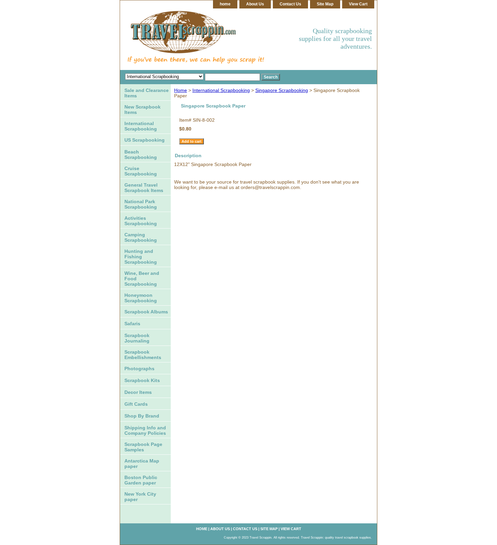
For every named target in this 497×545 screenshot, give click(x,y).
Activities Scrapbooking (140, 220)
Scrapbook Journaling (136, 338)
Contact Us (290, 4)
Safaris (132, 323)
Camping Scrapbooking (140, 237)
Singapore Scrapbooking (281, 90)
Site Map (325, 4)
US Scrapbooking (144, 140)
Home (180, 90)
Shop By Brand (141, 416)
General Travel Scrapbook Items (143, 187)
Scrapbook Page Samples (143, 447)
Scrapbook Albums (146, 311)
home (225, 4)
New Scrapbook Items (142, 109)
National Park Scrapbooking (140, 204)
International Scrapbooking (221, 90)
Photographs (139, 368)
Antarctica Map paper (141, 463)
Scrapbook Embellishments (142, 354)
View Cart (358, 4)
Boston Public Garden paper (140, 480)
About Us (255, 4)
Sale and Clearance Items (146, 93)
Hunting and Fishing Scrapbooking (140, 256)
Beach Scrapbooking (140, 154)
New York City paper (140, 496)
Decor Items (138, 392)
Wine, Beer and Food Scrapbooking (141, 278)
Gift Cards (136, 404)
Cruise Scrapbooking (140, 171)
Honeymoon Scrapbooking (140, 297)
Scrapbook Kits (142, 380)
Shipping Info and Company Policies (145, 430)
